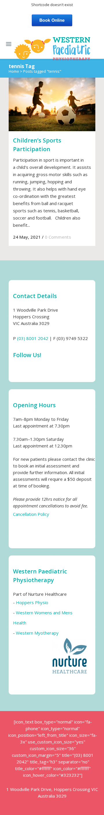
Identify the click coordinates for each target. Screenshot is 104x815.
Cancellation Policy (31, 514)
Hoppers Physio (32, 602)
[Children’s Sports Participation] (52, 104)
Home (14, 71)
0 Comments (58, 237)
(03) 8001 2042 (32, 338)
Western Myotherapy (37, 633)
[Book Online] (52, 19)
